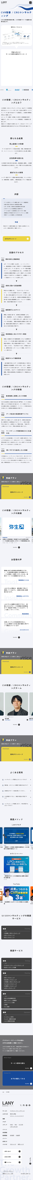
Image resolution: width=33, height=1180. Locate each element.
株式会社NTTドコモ (24, 580)
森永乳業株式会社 (24, 630)
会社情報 (7, 1092)
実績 (4, 1119)
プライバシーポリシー (8, 1171)
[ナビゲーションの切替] (30, 2)
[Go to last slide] (4, 835)
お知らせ (5, 1141)
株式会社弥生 (25, 614)
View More (15, 637)
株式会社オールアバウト (22, 596)
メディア (5, 1124)
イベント (5, 1129)
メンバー (5, 1138)
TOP (3, 1092)
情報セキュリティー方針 (8, 1173)
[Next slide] (6, 837)
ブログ (4, 1121)
